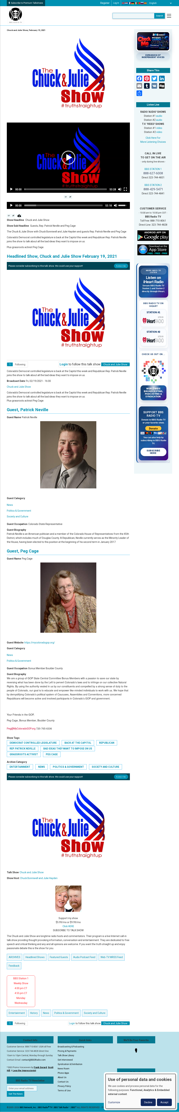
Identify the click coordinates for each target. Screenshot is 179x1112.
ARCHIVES (14, 957)
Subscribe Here (153, 451)
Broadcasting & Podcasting (71, 1046)
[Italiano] (136, 3)
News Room (63, 1068)
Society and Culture (17, 516)
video (159, 128)
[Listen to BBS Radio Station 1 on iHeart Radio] (153, 320)
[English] (123, 3)
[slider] (65, 189)
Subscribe (121, 266)
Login (64, 364)
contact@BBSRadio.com (34, 1060)
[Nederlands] (126, 3)
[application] (68, 158)
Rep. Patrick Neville (22, 748)
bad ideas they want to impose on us (67, 748)
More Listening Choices (153, 141)
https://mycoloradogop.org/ (39, 642)
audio (159, 115)
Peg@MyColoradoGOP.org (21, 728)
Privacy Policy (64, 1086)
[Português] (139, 3)
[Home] (15, 15)
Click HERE (68, 926)
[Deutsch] (132, 3)
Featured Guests (59, 957)
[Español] (145, 3)
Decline (148, 1102)
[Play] (11, 189)
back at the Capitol (78, 742)
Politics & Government (19, 510)
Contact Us (63, 1082)
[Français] (129, 3)
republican (106, 742)
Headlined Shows (35, 957)
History (34, 1013)
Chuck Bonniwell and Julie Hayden (39, 878)
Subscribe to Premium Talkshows (27, 3)
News (10, 505)
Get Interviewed (65, 1060)
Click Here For (153, 137)
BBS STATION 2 (153, 185)
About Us (62, 1077)
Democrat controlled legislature (33, 742)
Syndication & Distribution (70, 1064)
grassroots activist (24, 754)
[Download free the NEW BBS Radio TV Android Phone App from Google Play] (153, 235)
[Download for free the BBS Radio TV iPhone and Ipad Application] (153, 249)
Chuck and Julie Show (19, 386)
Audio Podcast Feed (84, 957)
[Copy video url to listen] (70, 197)
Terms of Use (64, 1090)
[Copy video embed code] (66, 197)
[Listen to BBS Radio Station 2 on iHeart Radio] (153, 339)
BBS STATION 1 (153, 169)
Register (105, 3)
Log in (116, 3)
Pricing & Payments (67, 1051)
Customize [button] (114, 1102)
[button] (68, 158)
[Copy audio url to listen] (13, 216)
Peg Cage (52, 754)
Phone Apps (63, 1073)
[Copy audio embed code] (9, 216)
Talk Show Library (66, 1055)
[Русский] (142, 3)
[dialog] (141, 1091)
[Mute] (119, 189)
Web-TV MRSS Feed (112, 957)
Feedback (14, 965)
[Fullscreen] (125, 189)
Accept (164, 1102)
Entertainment (20, 766)
